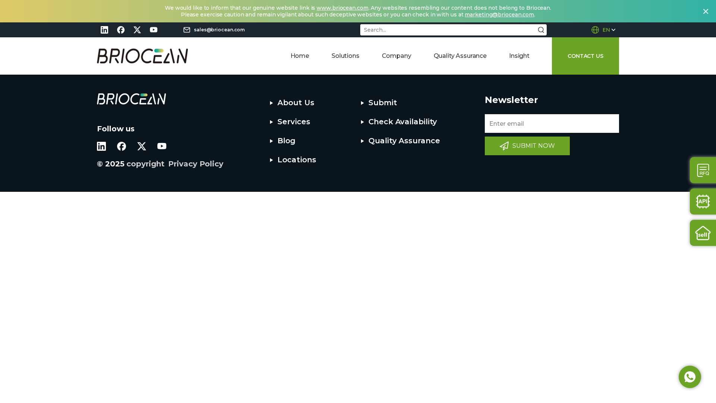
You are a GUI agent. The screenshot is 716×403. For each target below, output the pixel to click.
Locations (296, 159)
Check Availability (402, 121)
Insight (519, 55)
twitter (137, 29)
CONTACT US (585, 56)
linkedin (104, 29)
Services (293, 121)
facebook (120, 29)
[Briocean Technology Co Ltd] (142, 56)
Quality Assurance (460, 55)
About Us (295, 102)
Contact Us (703, 170)
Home (300, 55)
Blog (286, 140)
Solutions (345, 55)
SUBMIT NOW (533, 145)
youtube (153, 29)
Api (703, 201)
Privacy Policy (195, 163)
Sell (703, 233)
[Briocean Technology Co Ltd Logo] (131, 98)
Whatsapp (690, 377)
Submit (382, 102)
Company (396, 55)
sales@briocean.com (219, 29)
